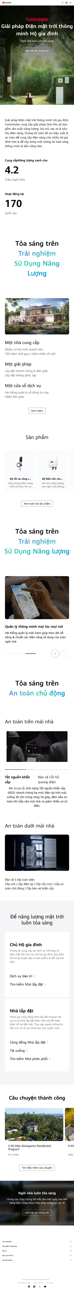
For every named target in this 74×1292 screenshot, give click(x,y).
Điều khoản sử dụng (24, 1283)
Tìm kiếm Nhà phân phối (29, 1059)
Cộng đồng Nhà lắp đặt (27, 1042)
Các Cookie (49, 1283)
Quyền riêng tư (38, 1283)
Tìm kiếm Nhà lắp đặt (26, 984)
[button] (55, 653)
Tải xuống (17, 1051)
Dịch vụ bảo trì (21, 976)
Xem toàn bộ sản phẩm (37, 503)
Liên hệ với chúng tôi (37, 50)
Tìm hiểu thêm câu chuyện (37, 1167)
